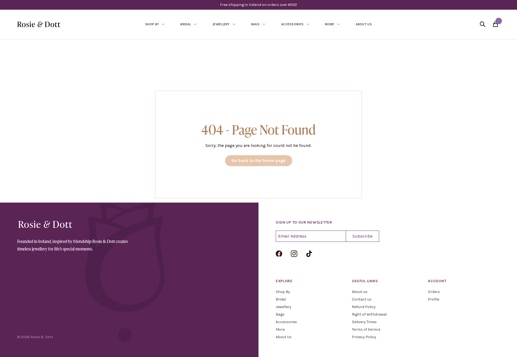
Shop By (283, 291)
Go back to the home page (259, 160)
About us (360, 291)
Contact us (362, 299)
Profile (433, 299)
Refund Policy (364, 307)
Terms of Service (366, 329)
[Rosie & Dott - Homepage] (38, 24)
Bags (280, 314)
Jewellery (283, 307)
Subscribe (362, 236)
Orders (434, 291)
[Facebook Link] (279, 253)
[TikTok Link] (309, 253)
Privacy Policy (364, 337)
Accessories (286, 322)
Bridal (281, 299)
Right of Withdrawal (369, 314)
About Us (284, 337)
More (280, 329)
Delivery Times (364, 322)
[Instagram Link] (294, 253)
